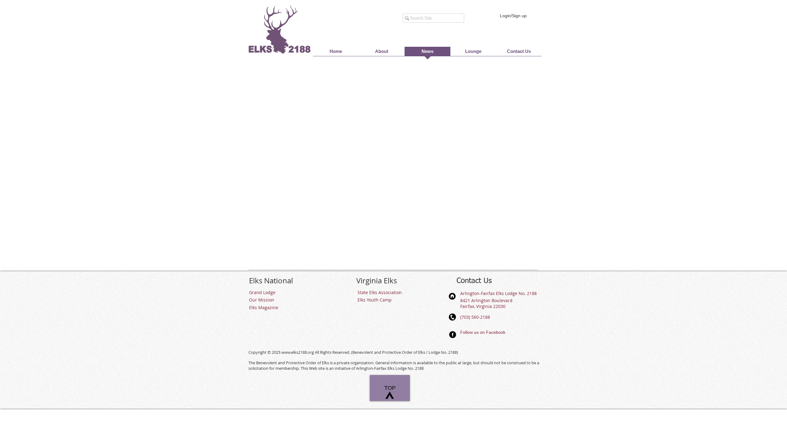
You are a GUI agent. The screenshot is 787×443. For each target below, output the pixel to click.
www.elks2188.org (297, 352)
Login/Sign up (513, 15)
